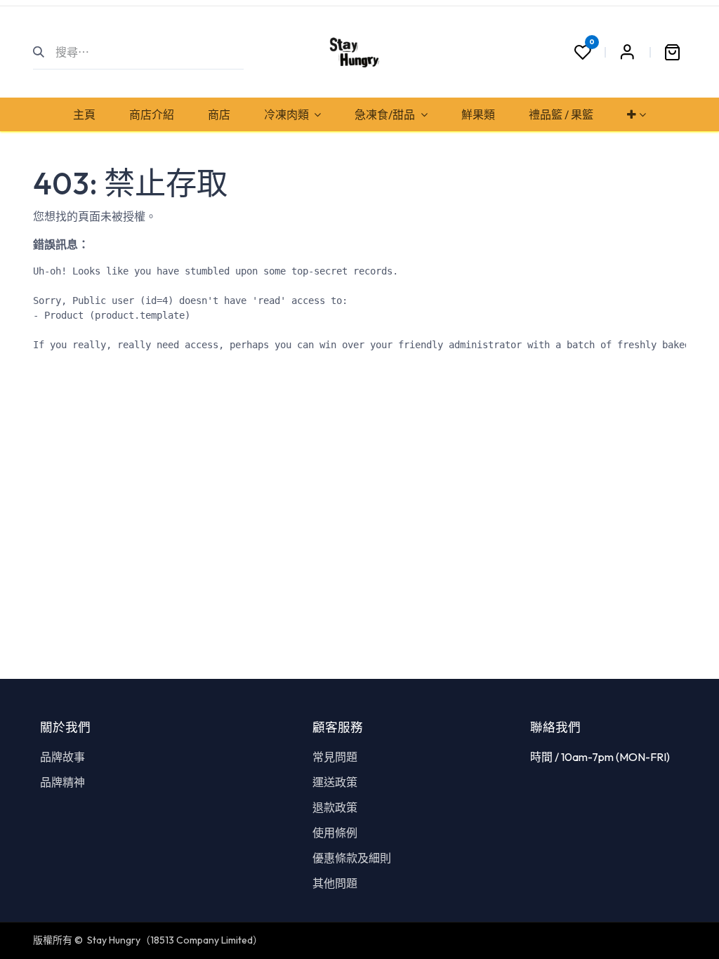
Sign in (627, 52)
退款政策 (334, 807)
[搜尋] (44, 52)
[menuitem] (84, 114)
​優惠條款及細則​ (351, 858)
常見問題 (334, 757)
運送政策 (334, 782)
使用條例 (334, 833)
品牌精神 (62, 782)
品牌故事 (62, 757)
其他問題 (334, 883)
